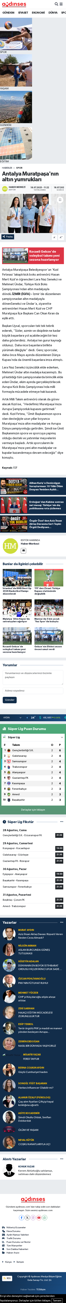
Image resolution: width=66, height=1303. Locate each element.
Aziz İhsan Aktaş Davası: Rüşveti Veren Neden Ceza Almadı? (40, 936)
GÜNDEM (8, 12)
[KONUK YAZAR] (9, 1170)
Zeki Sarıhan (26, 1008)
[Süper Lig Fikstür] (61, 822)
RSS (8, 1278)
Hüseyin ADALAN (28, 961)
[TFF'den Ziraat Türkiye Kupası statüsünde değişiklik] (48, 577)
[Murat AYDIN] (9, 933)
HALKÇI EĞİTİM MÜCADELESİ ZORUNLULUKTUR (35, 1014)
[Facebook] (21, 1217)
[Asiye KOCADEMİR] (9, 1117)
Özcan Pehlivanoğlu (31, 979)
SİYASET (23, 12)
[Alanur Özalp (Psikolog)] (9, 1101)
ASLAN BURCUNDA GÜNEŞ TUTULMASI (34, 952)
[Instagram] (33, 1217)
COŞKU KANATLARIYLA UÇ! (34, 1144)
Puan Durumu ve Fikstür (19, 1242)
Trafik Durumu (14, 1238)
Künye (8, 1262)
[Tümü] (61, 922)
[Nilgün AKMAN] (9, 949)
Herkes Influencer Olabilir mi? (36, 1087)
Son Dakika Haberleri (17, 1249)
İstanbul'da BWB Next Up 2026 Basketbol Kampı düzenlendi (17, 591)
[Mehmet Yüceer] (9, 996)
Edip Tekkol (25, 1024)
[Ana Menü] (61, 4)
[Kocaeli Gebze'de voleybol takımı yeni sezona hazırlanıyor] (17, 636)
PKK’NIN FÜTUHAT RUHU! (33, 983)
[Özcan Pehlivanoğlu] (9, 981)
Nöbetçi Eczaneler (16, 1227)
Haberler (7, 168)
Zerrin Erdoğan (28, 1041)
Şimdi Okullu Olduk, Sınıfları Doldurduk (34, 1119)
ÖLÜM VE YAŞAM (28, 1130)
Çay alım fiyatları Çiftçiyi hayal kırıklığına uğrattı (36, 1103)
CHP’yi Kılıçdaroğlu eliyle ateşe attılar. (36, 999)
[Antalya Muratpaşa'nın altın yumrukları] (33, 213)
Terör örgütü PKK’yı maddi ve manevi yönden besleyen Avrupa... (40, 1030)
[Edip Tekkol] (9, 1028)
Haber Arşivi (13, 1253)
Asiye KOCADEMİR (29, 1113)
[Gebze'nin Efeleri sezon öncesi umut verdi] (48, 636)
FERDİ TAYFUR (31, 1059)
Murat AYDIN (26, 930)
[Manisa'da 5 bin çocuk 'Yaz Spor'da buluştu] (48, 608)
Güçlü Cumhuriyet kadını (33, 1072)
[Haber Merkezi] (10, 546)
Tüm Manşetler (14, 1245)
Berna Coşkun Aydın (31, 1068)
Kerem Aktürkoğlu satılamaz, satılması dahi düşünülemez (35, 1172)
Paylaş (9, 236)
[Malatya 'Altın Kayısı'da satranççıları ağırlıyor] (17, 608)
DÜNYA (53, 12)
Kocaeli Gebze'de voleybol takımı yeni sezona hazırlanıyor (14, 649)
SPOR (19, 168)
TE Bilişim (40, 1289)
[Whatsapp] (44, 1217)
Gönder (9, 700)
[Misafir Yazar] (12, 1055)
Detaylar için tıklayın (33, 809)
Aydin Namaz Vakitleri (18, 1235)
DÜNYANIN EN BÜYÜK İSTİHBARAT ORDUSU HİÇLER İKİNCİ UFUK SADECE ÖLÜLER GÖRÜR (40, 967)
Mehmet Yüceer (28, 993)
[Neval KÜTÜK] (9, 1142)
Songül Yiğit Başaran (32, 1083)
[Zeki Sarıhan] (9, 1012)
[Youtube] (38, 1217)
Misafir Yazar (32, 1054)
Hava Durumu (13, 1231)
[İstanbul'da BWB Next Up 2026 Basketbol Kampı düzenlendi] (17, 577)
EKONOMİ (38, 12)
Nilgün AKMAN (27, 946)
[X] (27, 1217)
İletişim (20, 1262)
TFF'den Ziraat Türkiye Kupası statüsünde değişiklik (47, 591)
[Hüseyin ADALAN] (9, 965)
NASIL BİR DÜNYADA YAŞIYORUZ (37, 1046)
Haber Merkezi (30, 543)
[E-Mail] (23, 550)
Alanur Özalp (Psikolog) (34, 1097)
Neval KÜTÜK (26, 1140)
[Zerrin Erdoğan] (9, 1043)
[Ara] (56, 4)
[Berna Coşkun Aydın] (9, 1070)
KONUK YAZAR (26, 1166)
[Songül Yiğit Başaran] (9, 1085)
